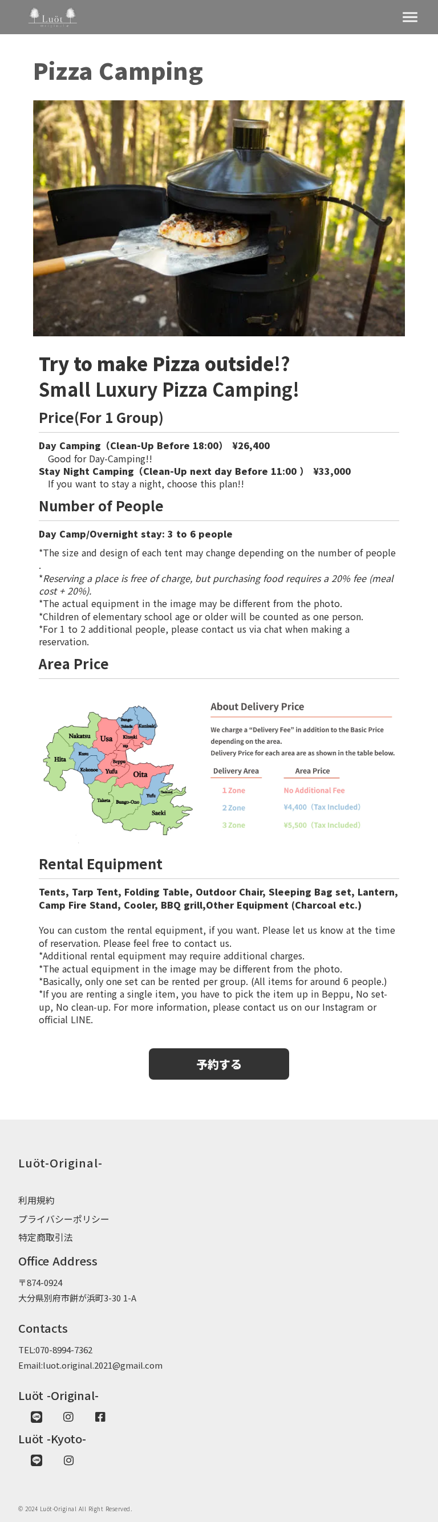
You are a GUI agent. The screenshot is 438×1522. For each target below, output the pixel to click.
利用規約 (36, 1200)
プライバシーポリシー (64, 1218)
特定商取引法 (45, 1237)
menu (410, 17)
